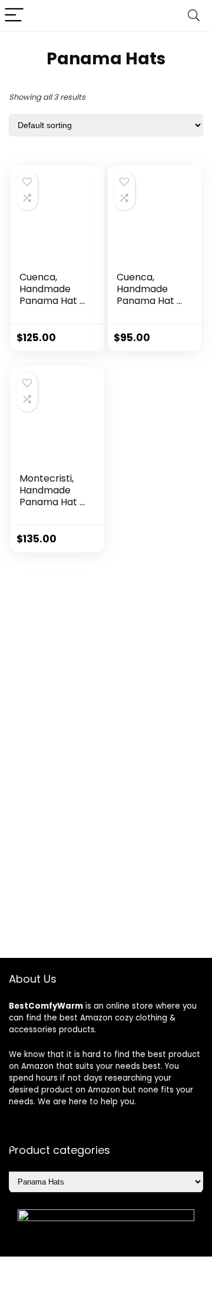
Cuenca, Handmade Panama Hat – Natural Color (52, 294)
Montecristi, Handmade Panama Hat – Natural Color (52, 496)
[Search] (194, 15)
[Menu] (14, 15)
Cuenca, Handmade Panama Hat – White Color (150, 294)
